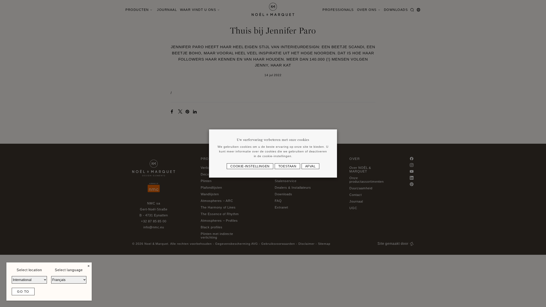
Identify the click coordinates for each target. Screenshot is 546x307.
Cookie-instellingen (249, 166)
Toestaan (287, 166)
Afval (310, 166)
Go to (23, 291)
